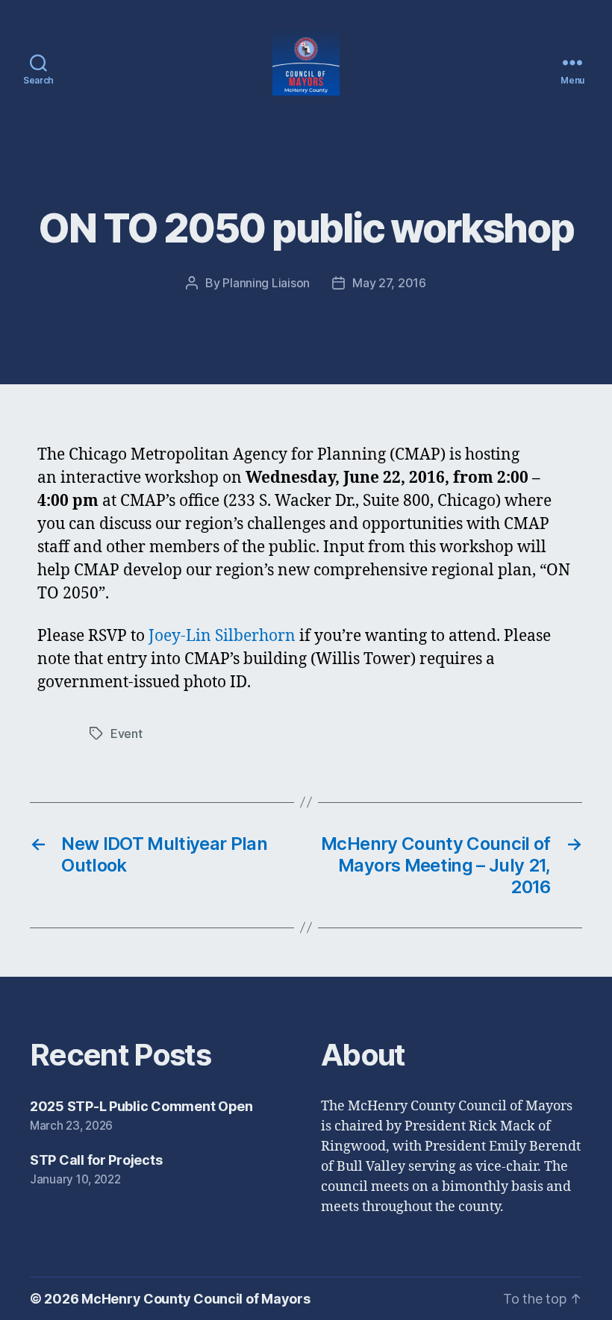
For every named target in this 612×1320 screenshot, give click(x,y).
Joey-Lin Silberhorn (222, 636)
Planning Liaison (266, 282)
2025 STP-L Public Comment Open (141, 1106)
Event (126, 733)
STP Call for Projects (96, 1160)
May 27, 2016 (389, 282)
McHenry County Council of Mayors (195, 1299)
